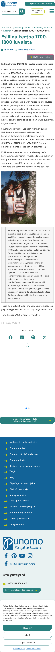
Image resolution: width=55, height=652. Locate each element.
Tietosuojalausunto (33, 649)
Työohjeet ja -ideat (21, 27)
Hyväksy (27, 628)
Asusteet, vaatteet (43, 27)
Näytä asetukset (27, 642)
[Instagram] (30, 555)
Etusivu (5, 27)
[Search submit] (22, 12)
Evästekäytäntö (19, 649)
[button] (10, 337)
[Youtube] (22, 555)
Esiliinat (7, 30)
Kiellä (27, 635)
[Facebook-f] (6, 555)
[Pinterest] (14, 555)
